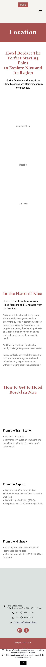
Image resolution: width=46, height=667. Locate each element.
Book (23, 5)
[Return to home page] (23, 585)
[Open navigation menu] (40, 11)
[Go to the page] (20, 11)
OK (23, 663)
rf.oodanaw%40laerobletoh (25, 622)
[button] (19, 630)
